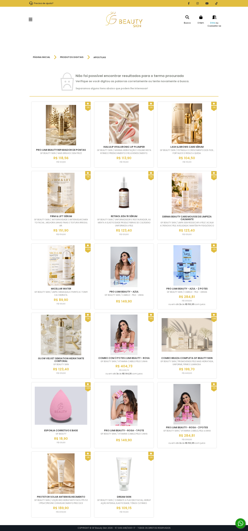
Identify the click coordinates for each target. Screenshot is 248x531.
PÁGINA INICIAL (41, 57)
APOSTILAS (99, 57)
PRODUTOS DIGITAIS (72, 57)
